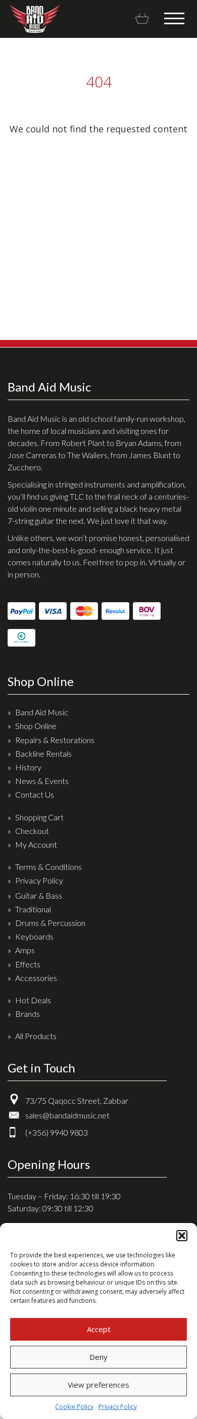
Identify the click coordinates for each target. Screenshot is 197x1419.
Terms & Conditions (48, 866)
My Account (36, 844)
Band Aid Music (34, 18)
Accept (99, 1329)
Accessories (36, 978)
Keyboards (34, 936)
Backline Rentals (43, 753)
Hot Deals (33, 1000)
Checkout (32, 831)
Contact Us (34, 794)
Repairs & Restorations (54, 740)
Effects (27, 964)
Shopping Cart (39, 817)
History (28, 767)
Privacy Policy (117, 1406)
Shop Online (36, 725)
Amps (25, 950)
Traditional (33, 909)
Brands (27, 1013)
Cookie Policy (74, 1406)
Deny (98, 1357)
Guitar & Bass (38, 895)
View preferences (98, 1385)
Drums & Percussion (50, 922)
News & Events (42, 781)
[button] (182, 1236)
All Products (36, 1036)
